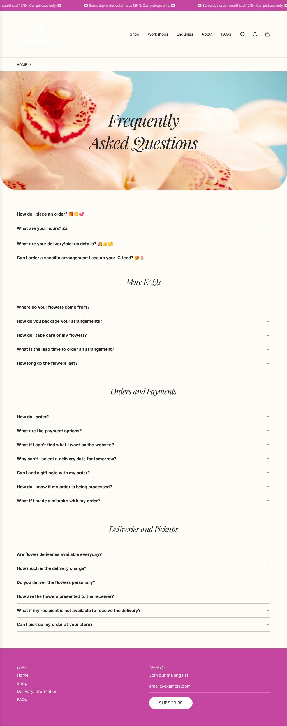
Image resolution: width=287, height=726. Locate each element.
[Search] (243, 34)
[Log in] (255, 34)
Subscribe (171, 703)
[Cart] (267, 34)
